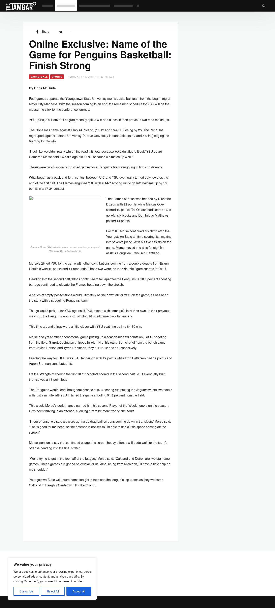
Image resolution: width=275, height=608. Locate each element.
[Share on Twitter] (61, 31)
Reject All (53, 591)
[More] (70, 31)
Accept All (79, 591)
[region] (52, 579)
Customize (26, 591)
